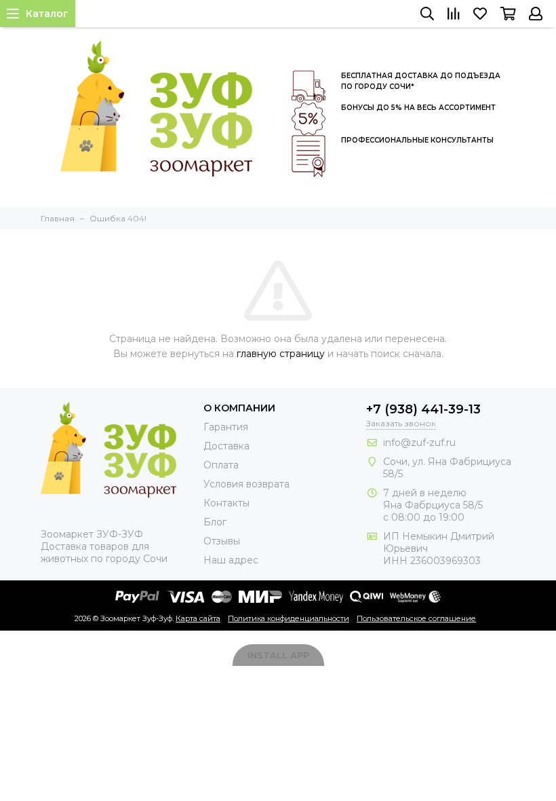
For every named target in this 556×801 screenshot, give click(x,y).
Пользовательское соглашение (416, 618)
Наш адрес (230, 560)
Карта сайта (198, 618)
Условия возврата (246, 484)
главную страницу (281, 354)
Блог (214, 522)
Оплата (221, 465)
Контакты (226, 503)
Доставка (226, 446)
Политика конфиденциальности (288, 618)
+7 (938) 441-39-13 (423, 409)
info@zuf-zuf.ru (419, 442)
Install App (278, 655)
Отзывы (221, 541)
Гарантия (225, 427)
